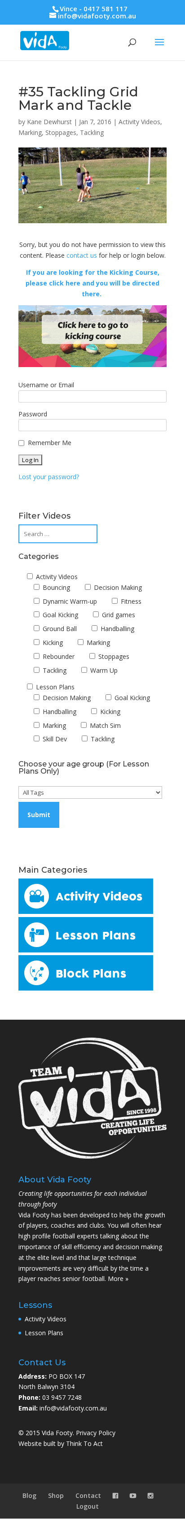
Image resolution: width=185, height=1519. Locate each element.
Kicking (52, 642)
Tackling (92, 132)
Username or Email (46, 385)
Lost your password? (48, 476)
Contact (88, 1495)
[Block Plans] (85, 988)
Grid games (117, 614)
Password (32, 414)
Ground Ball (59, 628)
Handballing (116, 628)
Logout (87, 1506)
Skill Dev (54, 739)
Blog (29, 1495)
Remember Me (49, 442)
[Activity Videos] (85, 911)
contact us (81, 255)
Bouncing (55, 587)
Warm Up (103, 670)
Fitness (130, 601)
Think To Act (84, 1443)
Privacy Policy (95, 1432)
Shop (56, 1495)
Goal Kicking (59, 614)
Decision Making (117, 587)
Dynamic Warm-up (69, 601)
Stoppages (60, 132)
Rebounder (58, 656)
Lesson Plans (54, 687)
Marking (30, 132)
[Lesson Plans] (85, 950)
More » (118, 1278)
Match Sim (104, 725)
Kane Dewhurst (49, 121)
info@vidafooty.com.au (73, 1408)
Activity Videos (139, 121)
